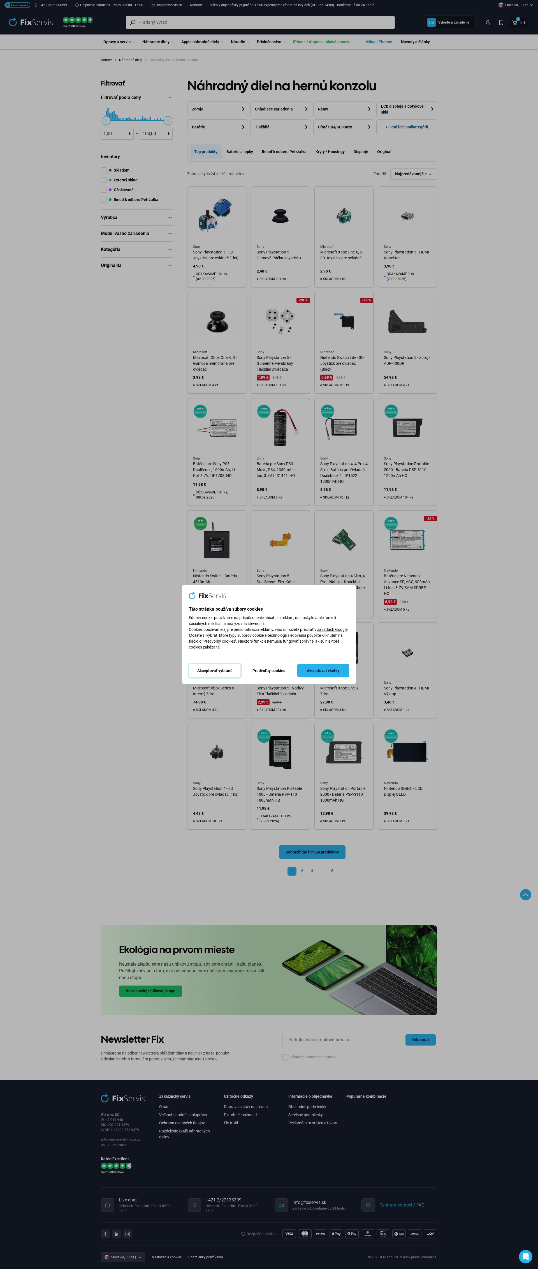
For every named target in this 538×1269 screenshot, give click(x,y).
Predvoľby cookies (268, 670)
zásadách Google (332, 629)
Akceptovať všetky (323, 670)
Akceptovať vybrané (215, 670)
